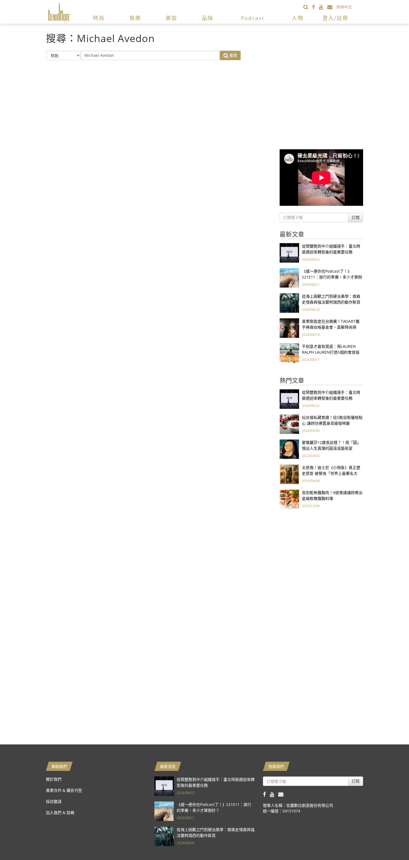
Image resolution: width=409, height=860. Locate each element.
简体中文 (344, 6)
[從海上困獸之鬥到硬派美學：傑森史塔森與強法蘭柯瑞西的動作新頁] (289, 302)
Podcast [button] (252, 18)
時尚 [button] (99, 18)
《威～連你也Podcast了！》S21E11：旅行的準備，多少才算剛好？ (332, 276)
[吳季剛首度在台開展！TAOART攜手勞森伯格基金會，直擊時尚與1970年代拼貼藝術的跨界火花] (289, 327)
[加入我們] (331, 6)
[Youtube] (323, 6)
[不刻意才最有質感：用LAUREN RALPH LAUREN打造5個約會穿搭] (289, 352)
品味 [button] (207, 18)
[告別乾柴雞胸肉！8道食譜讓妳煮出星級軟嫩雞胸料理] (289, 499)
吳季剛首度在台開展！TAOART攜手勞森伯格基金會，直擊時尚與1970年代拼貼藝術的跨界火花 (330, 327)
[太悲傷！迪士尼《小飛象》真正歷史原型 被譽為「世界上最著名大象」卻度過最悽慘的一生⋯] (289, 474)
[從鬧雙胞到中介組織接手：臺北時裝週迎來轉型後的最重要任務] (289, 252)
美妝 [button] (171, 18)
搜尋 (232, 55)
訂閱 (355, 217)
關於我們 (53, 779)
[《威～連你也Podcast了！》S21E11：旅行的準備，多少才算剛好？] (289, 277)
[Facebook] (315, 6)
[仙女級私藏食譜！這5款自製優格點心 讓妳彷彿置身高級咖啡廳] (289, 423)
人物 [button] (298, 18)
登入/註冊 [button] (335, 18)
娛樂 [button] (135, 18)
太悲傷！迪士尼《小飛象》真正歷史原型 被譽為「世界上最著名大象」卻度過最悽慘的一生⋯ (331, 473)
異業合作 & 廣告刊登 (64, 790)
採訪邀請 (53, 801)
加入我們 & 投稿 (60, 812)
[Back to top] (391, 842)
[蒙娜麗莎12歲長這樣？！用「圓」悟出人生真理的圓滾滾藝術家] (289, 448)
